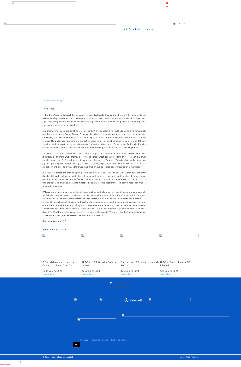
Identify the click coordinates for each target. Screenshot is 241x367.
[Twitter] (205, 14)
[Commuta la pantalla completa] (7, 362)
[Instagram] (222, 14)
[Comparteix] (13, 362)
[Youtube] (214, 14)
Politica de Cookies (119, 340)
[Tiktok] (230, 14)
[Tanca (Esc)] (18, 362)
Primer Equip (56, 100)
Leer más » (48, 274)
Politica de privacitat (99, 340)
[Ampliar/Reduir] (2, 362)
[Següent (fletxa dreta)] (7, 365)
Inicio (45, 100)
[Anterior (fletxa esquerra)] (2, 365)
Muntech (195, 357)
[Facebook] (197, 14)
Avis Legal (84, 340)
